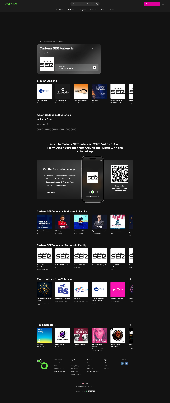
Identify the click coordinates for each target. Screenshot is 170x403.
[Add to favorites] (92, 47)
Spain (62, 129)
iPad (105, 366)
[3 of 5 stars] (43, 119)
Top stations (60, 10)
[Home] (40, 41)
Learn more (50, 192)
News (42, 53)
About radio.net (58, 363)
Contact (89, 363)
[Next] (130, 80)
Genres (103, 10)
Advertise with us (59, 368)
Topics (112, 10)
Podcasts (71, 10)
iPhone (106, 363)
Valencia (47, 129)
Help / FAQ (90, 368)
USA (86, 383)
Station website (41, 124)
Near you (93, 10)
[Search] (97, 4)
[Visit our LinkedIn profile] (122, 363)
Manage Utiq (74, 371)
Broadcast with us (59, 371)
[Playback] (94, 67)
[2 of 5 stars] (40, 119)
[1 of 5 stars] (38, 119)
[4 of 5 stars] (45, 119)
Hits (48, 53)
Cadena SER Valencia (65, 69)
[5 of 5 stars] (47, 119)
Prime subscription (93, 371)
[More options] (97, 48)
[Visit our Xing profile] (126, 363)
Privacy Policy (75, 366)
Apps (88, 366)
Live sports (82, 10)
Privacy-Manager (76, 374)
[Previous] (125, 80)
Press (55, 366)
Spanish (40, 129)
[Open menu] (163, 4)
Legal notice (74, 368)
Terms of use (74, 363)
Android (106, 368)
